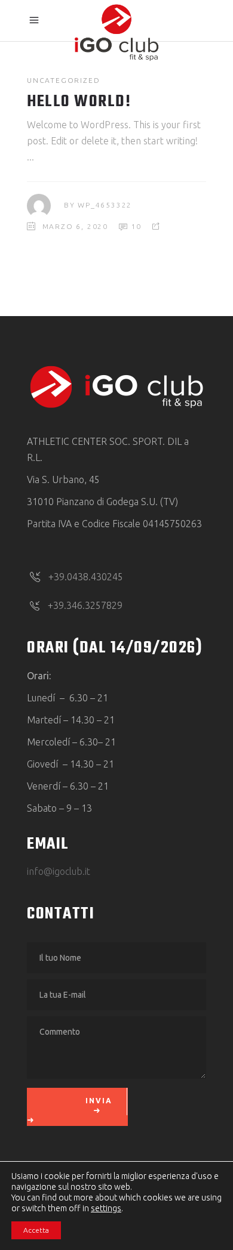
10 (135, 226)
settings (106, 1208)
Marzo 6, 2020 (75, 226)
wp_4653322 (105, 205)
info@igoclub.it (58, 871)
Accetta (36, 1230)
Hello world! (79, 102)
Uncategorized (63, 80)
